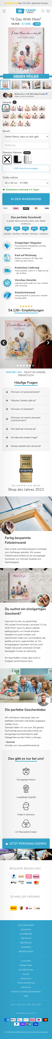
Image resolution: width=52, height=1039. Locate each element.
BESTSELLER (26, 942)
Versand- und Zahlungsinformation (26, 991)
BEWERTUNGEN (26, 951)
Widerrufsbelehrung (26, 982)
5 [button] (30, 365)
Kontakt (26, 974)
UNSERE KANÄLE (26, 1013)
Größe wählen (10, 177)
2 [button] (20, 365)
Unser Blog (26, 961)
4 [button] (26, 365)
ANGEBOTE (26, 947)
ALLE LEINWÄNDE (26, 925)
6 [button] (33, 365)
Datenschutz (26, 978)
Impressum (26, 987)
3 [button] (23, 365)
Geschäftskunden (26, 969)
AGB (26, 996)
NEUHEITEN (26, 929)
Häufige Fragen (26, 965)
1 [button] (17, 365)
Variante (8, 102)
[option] (26, 3)
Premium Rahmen (15, 152)
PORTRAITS (26, 938)
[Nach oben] (26, 876)
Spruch (6, 131)
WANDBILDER (26, 934)
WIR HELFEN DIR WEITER (26, 1005)
